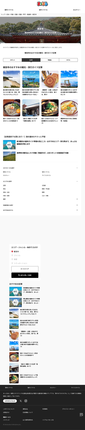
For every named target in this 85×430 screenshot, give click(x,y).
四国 (20, 14)
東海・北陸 (6, 192)
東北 (4, 189)
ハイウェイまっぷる (48, 420)
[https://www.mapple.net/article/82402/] (14, 331)
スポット (12, 60)
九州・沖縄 (45, 195)
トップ (3, 14)
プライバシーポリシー (68, 409)
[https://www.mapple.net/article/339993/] (14, 342)
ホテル (68, 60)
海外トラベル (43, 10)
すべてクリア (25, 269)
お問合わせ (6, 412)
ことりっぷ (6, 420)
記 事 (31, 60)
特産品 (50, 60)
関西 (43, 192)
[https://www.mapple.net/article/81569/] (14, 375)
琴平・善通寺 (27, 14)
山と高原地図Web (28, 420)
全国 (4, 185)
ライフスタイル (46, 175)
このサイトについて (8, 409)
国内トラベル (9, 10)
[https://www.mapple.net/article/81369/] (14, 310)
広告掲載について (28, 412)
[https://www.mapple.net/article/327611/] (14, 321)
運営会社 (25, 409)
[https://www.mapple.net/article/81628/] (14, 353)
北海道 (44, 185)
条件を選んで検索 (26, 275)
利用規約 (44, 409)
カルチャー (76, 10)
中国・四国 (14, 14)
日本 (8, 14)
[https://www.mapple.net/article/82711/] (14, 364)
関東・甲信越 (45, 189)
